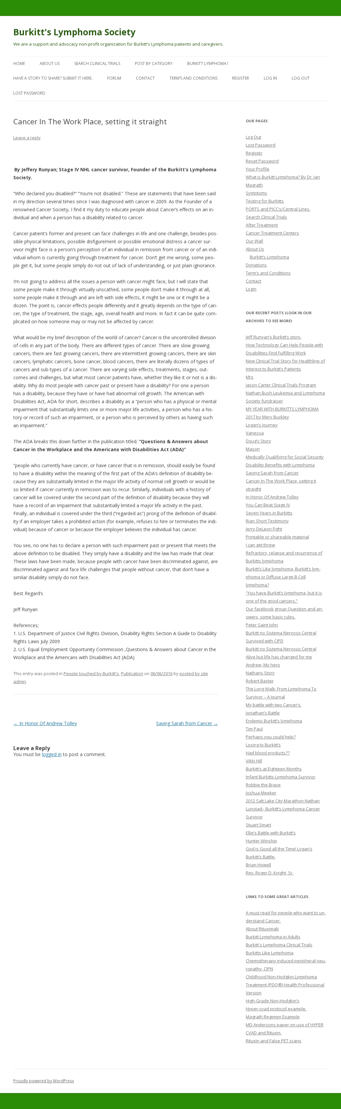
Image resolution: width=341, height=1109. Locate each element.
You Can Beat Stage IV (268, 505)
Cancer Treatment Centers (272, 233)
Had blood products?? (268, 753)
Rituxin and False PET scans (273, 1041)
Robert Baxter (260, 681)
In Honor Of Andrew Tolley (45, 723)
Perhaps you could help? (271, 737)
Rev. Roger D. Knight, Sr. (269, 873)
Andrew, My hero (263, 665)
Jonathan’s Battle (263, 713)
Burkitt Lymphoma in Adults (273, 937)
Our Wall (254, 241)
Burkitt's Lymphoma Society (74, 32)
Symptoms (256, 193)
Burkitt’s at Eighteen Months (274, 769)
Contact (145, 78)
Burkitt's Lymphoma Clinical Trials (279, 945)
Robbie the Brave (263, 785)
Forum (114, 78)
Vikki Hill (254, 761)
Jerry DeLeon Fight (264, 529)
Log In (270, 78)
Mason (253, 449)
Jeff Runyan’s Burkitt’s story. (273, 337)
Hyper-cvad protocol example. (276, 1009)
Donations (256, 265)
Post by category (153, 63)
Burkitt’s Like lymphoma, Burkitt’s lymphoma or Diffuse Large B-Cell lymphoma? (283, 577)
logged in (52, 754)
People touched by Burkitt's (91, 673)
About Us (50, 63)
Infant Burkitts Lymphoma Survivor (280, 777)
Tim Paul (254, 729)
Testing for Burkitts (265, 201)
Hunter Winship (261, 841)
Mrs (249, 377)
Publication (132, 673)
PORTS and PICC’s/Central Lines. (278, 209)
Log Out (301, 78)
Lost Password (260, 145)
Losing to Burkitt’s (263, 745)
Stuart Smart (258, 825)
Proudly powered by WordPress (43, 1081)
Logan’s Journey (262, 425)
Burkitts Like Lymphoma (269, 953)
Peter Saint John (262, 625)
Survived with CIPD (264, 641)
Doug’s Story (258, 441)
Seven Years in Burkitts (269, 513)
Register (240, 78)
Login (251, 289)
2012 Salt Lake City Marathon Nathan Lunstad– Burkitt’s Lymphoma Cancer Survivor (283, 809)
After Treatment (262, 225)
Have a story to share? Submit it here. (53, 78)
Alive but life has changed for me (279, 657)
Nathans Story (260, 673)
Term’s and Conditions (193, 78)
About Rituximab (262, 929)
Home (19, 63)
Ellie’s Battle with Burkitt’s (271, 833)
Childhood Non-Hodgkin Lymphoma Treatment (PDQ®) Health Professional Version (285, 985)
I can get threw (260, 545)
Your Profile (257, 169)
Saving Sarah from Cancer (187, 723)
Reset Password (262, 161)
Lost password (29, 93)
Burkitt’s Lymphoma (269, 257)
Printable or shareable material (277, 537)
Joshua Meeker (261, 793)
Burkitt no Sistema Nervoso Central (281, 633)
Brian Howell (258, 865)
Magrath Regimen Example (273, 1017)
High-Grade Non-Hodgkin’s (272, 1001)
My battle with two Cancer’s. (273, 705)
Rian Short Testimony (267, 521)
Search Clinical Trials (97, 63)
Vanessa (255, 433)
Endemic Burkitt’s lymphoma (274, 721)
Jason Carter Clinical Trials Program (281, 385)
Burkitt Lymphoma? (207, 63)
